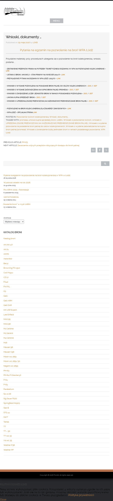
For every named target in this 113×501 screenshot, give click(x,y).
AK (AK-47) (8, 245)
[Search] (105, 163)
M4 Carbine (9, 338)
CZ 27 (6, 277)
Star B (6, 408)
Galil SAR (8, 305)
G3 (5, 291)
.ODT (95, 86)
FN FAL (7, 287)
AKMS (6, 254)
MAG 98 (7, 324)
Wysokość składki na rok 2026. (17, 182)
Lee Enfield (9, 315)
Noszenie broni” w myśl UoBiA (17, 204)
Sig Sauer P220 (10, 398)
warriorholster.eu (11, 197)
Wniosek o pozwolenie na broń (77, 120)
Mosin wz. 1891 (10, 357)
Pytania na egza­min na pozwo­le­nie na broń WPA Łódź (56, 50)
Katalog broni (9, 238)
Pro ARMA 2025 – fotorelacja (16, 190)
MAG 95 (7, 319)
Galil (6, 296)
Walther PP (9, 450)
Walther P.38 (9, 445)
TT (5, 426)
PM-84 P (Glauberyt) (12, 375)
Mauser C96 (9, 352)
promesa (24, 120)
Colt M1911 (8, 273)
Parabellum (9, 389)
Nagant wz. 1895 (11, 366)
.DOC (71, 90)
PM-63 (25, 142)
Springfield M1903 (12, 403)
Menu (56, 21)
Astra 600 (8, 259)
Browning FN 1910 (12, 268)
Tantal (6, 422)
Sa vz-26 (7, 394)
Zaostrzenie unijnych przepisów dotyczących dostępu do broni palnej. (48, 145)
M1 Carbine (9, 329)
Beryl (6, 263)
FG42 (6, 282)
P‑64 (6, 380)
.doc (90, 86)
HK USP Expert (10, 310)
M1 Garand (8, 333)
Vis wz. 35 (8, 440)
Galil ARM (8, 301)
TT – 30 (7, 431)
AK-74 (6, 249)
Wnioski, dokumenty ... (59, 117)
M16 (5, 343)
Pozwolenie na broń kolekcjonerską (32, 117)
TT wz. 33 (8, 436)
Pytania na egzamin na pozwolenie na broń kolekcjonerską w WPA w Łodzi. (37, 175)
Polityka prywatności (81, 495)
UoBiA (60, 120)
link (7, 71)
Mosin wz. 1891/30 (12, 361)
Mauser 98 (8, 347)
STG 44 (7, 412)
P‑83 (6, 384)
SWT (6, 417)
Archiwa (7, 218)
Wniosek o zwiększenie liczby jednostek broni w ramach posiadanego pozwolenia (63, 129)
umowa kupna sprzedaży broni (42, 120)
